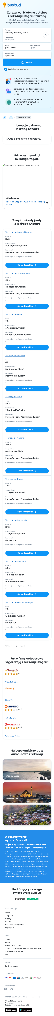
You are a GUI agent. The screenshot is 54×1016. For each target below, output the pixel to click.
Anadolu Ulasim (11, 682)
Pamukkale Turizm (12, 736)
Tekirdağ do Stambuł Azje (17, 273)
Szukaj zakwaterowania (18, 69)
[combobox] (27, 31)
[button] (45, 35)
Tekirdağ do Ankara (14, 438)
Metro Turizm (10, 718)
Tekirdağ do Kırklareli (15, 356)
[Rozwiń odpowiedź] (46, 139)
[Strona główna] (4, 117)
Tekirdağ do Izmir (13, 397)
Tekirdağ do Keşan (14, 314)
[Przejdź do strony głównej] (12, 5)
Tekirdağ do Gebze (14, 479)
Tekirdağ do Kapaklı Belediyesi (19, 602)
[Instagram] (6, 989)
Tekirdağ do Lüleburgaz (16, 561)
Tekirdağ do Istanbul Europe (18, 232)
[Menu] (48, 5)
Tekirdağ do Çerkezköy (16, 520)
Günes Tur (9, 700)
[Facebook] (12, 989)
